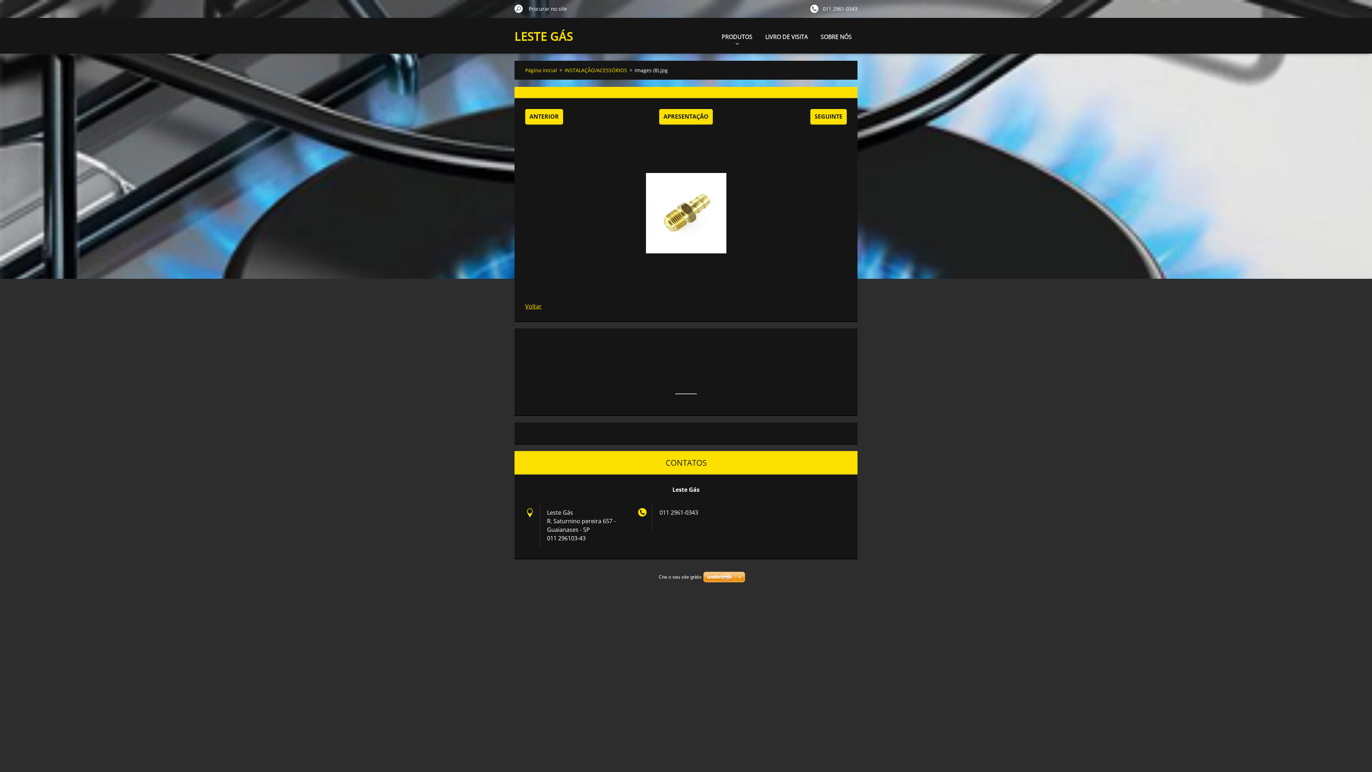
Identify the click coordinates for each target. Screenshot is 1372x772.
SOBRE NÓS (836, 37)
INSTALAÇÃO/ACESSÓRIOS (596, 70)
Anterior (544, 116)
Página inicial (541, 70)
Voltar (533, 306)
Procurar (518, 8)
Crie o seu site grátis (680, 577)
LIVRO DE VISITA (786, 37)
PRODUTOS (737, 37)
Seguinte (828, 116)
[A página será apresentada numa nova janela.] (686, 213)
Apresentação (686, 116)
